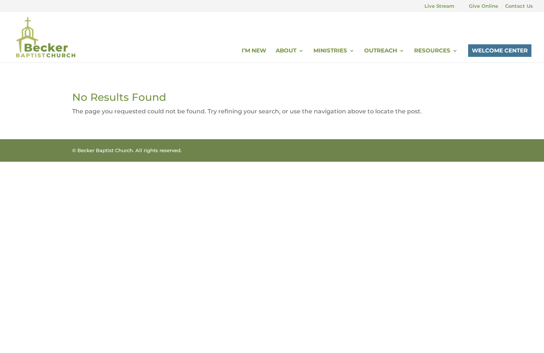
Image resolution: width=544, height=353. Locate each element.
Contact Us (519, 6)
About (286, 51)
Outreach (380, 51)
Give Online (483, 6)
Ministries (330, 51)
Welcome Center (500, 50)
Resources (432, 51)
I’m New (254, 51)
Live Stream (439, 6)
